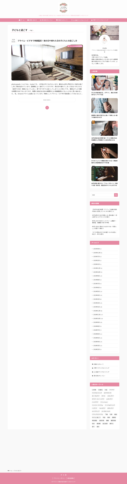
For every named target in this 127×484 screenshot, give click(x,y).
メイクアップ (95, 411)
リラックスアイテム (97, 414)
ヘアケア (94, 408)
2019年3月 (97, 299)
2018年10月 (98, 318)
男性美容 (94, 420)
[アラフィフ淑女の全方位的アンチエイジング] (63, 7)
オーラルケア (95, 396)
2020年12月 (97, 253)
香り (93, 427)
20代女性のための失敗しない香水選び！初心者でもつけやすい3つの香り (104, 216)
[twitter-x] (63, 475)
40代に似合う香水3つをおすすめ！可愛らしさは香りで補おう (104, 227)
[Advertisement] (63, 451)
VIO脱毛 (100, 390)
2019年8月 (97, 280)
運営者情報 (70, 478)
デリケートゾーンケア (98, 399)
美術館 (98, 423)
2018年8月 (97, 326)
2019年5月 (97, 291)
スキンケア (110, 396)
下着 (106, 414)
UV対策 (94, 390)
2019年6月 (97, 287)
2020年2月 (97, 260)
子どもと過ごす (96, 417)
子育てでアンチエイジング (101, 368)
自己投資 (105, 423)
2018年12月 (97, 311)
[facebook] (61, 475)
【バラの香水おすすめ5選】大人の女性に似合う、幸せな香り (104, 233)
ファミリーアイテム (97, 405)
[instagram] (66, 475)
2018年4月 (97, 342)
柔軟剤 (114, 417)
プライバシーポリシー (59, 478)
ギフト (103, 396)
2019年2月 (97, 303)
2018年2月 (97, 349)
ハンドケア (95, 402)
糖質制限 (113, 420)
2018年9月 (97, 322)
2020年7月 (97, 256)
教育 (108, 417)
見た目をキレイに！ (99, 376)
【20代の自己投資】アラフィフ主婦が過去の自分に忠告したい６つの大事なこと (104, 210)
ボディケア (110, 408)
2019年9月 (97, 276)
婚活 (115, 414)
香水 (98, 427)
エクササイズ (107, 393)
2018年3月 (97, 345)
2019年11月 (97, 268)
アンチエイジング (97, 393)
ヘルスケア (102, 408)
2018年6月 (97, 334)
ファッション (104, 402)
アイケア (111, 390)
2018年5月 (97, 338)
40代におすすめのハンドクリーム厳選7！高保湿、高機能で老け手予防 (104, 222)
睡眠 (107, 420)
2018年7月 (97, 330)
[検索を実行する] (116, 195)
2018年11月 (98, 314)
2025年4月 (97, 249)
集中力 (111, 423)
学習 (104, 417)
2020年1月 (97, 264)
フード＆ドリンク (110, 405)
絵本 (93, 423)
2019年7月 (97, 283)
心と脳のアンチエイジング (101, 372)
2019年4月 (97, 295)
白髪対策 (101, 420)
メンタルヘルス (106, 411)
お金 (106, 390)
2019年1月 (97, 307)
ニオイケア (109, 399)
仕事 (111, 414)
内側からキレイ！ (99, 364)
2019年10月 (97, 272)
